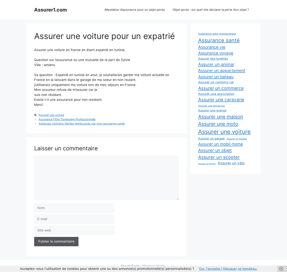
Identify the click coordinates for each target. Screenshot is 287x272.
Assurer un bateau (216, 76)
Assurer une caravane (221, 99)
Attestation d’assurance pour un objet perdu (134, 10)
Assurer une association (216, 94)
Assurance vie (211, 47)
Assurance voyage (215, 53)
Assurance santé (219, 40)
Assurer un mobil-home (220, 144)
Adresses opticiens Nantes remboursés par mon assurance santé (82, 123)
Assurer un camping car (216, 82)
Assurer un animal (216, 64)
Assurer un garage (211, 138)
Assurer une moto (218, 124)
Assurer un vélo (231, 163)
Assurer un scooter (219, 157)
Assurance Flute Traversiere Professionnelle (67, 119)
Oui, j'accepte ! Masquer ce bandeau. (228, 269)
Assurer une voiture (51, 115)
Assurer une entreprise (211, 105)
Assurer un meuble (237, 138)
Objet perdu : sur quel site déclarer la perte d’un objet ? (211, 10)
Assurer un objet (215, 150)
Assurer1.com (50, 10)
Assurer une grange (212, 110)
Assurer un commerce (221, 88)
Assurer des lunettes (213, 58)
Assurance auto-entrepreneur (217, 33)
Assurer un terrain (207, 163)
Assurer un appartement (221, 70)
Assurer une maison (220, 117)
